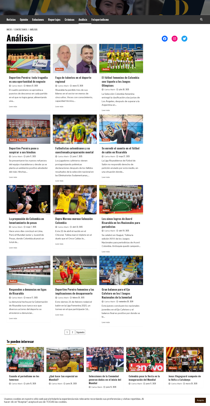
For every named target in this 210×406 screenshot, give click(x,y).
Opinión (24, 20)
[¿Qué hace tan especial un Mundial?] (65, 359)
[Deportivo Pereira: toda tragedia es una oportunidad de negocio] (28, 58)
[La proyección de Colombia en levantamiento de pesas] (28, 199)
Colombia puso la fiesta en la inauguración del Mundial (144, 377)
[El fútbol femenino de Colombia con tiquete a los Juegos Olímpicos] (121, 58)
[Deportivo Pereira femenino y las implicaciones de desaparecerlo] (75, 270)
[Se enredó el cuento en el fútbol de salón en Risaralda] (121, 129)
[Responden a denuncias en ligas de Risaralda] (28, 270)
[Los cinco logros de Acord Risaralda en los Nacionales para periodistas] (121, 199)
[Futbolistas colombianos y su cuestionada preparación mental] (75, 129)
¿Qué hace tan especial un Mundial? (63, 377)
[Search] (201, 19)
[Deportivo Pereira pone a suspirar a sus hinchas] (28, 129)
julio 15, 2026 (31, 383)
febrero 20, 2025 (78, 297)
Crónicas (69, 20)
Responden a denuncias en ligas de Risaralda (27, 291)
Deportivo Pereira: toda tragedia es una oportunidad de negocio (28, 79)
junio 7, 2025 (77, 156)
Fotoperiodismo (100, 20)
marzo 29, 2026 (191, 383)
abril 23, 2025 (78, 227)
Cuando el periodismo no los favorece (24, 377)
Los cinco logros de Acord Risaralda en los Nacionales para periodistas (121, 223)
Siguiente (80, 332)
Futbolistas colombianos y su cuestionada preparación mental (74, 150)
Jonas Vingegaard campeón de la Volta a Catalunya (184, 377)
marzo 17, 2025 (32, 297)
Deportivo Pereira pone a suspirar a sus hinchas (23, 150)
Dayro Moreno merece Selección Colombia (74, 221)
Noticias (11, 20)
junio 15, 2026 (111, 387)
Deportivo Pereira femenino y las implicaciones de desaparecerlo (74, 291)
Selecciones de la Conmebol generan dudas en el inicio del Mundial (105, 379)
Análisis (83, 20)
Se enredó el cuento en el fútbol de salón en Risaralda (120, 150)
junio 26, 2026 (71, 383)
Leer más (13, 106)
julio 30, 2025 (124, 89)
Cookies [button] (188, 400)
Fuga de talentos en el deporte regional (73, 79)
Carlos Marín (17, 86)
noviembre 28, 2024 (126, 301)
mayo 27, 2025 (124, 156)
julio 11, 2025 (31, 156)
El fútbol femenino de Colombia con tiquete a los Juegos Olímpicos (120, 81)
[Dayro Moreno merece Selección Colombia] (75, 199)
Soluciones (38, 20)
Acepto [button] (200, 400)
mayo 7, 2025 (31, 227)
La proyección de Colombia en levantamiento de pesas (26, 221)
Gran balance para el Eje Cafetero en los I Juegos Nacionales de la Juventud (117, 293)
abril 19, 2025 (124, 230)
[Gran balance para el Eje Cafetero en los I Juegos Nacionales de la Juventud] (121, 270)
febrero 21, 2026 (32, 85)
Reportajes (54, 20)
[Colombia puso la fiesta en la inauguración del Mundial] (145, 359)
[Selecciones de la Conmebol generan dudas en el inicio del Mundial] (105, 359)
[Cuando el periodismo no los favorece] (25, 359)
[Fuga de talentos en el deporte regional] (75, 58)
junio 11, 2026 (151, 383)
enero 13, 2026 (78, 85)
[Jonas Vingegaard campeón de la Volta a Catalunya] (184, 359)
